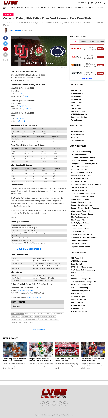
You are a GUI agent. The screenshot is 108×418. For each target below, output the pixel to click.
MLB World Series (77, 258)
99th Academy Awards (79, 217)
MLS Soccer (75, 105)
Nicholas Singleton (48, 316)
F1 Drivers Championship (80, 290)
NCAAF (37, 316)
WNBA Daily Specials (79, 114)
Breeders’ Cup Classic (79, 299)
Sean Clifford (16, 322)
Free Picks (89, 7)
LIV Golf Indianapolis (78, 154)
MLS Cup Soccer (77, 302)
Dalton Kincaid (58, 314)
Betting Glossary (77, 140)
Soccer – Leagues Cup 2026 (81, 172)
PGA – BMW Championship (81, 151)
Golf (43, 7)
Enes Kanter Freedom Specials (82, 214)
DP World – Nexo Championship (83, 157)
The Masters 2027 (78, 305)
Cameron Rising (30, 314)
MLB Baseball (76, 90)
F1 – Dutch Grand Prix (79, 190)
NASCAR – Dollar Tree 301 (81, 175)
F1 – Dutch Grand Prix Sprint (82, 187)
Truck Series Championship (81, 284)
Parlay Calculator (77, 131)
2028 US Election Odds (29, 248)
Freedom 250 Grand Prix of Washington (86, 184)
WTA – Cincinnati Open (79, 169)
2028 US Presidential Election (82, 234)
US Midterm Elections (79, 226)
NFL (26, 7)
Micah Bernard (27, 316)
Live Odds (78, 7)
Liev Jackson (16, 30)
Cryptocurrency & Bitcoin (80, 246)
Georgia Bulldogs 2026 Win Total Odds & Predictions (92, 360)
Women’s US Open (78, 296)
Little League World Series (81, 211)
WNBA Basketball (77, 93)
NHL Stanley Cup (77, 276)
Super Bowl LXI (76, 264)
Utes (31, 322)
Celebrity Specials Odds (80, 223)
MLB (12, 7)
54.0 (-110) (20, 118)
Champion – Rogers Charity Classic (84, 163)
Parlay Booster (76, 120)
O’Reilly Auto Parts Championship (84, 281)
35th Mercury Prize (78, 220)
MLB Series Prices (78, 111)
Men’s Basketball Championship (83, 270)
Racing (51, 7)
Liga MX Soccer (77, 108)
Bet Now (100, 49)
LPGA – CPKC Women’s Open (82, 160)
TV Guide (74, 137)
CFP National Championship (81, 267)
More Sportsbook (87, 78)
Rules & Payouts (77, 134)
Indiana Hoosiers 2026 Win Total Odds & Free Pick (66, 360)
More (68, 7)
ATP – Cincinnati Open (79, 166)
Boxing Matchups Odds (80, 199)
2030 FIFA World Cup (79, 311)
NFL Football (76, 99)
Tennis (60, 7)
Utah (25, 322)
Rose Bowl (54, 319)
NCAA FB (34, 7)
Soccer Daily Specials (79, 117)
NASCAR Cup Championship (81, 278)
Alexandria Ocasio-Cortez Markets (84, 237)
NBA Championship (78, 273)
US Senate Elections (78, 231)
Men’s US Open (76, 293)
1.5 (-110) (23, 106)
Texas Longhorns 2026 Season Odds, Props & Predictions (14, 360)
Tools (99, 7)
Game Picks (15, 316)
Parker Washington (30, 319)
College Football (44, 314)
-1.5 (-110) (29, 108)
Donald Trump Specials (79, 240)
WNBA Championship (79, 261)
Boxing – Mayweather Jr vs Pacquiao (85, 208)
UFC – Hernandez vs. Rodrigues (83, 193)
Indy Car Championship (79, 287)
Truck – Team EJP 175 (79, 178)
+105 (21, 93)
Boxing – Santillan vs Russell (82, 205)
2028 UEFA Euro (77, 308)
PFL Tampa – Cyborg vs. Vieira (82, 196)
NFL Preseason (76, 96)
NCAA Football (76, 102)
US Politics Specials (78, 243)
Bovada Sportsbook (34, 297)
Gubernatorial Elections (80, 228)
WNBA (19, 7)
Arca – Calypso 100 (78, 181)
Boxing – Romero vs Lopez (81, 202)
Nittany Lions (16, 319)
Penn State (44, 319)
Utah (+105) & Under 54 (27, 290)
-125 (27, 96)
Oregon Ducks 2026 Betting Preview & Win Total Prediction (40, 360)
